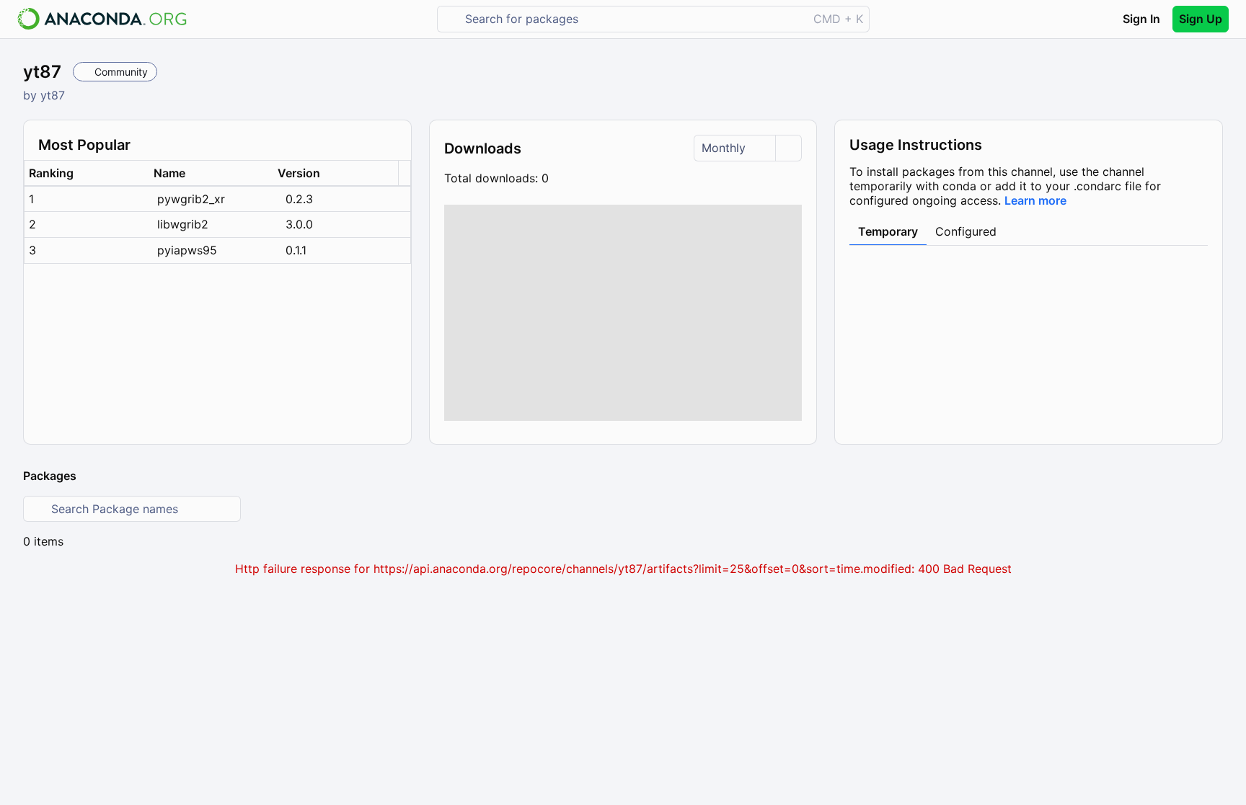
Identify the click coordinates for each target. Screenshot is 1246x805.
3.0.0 (299, 224)
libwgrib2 (182, 224)
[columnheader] (87, 173)
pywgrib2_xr (191, 199)
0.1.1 (296, 250)
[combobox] (633, 19)
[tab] (888, 232)
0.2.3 (299, 199)
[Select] (788, 148)
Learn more (1035, 200)
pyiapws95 (187, 250)
